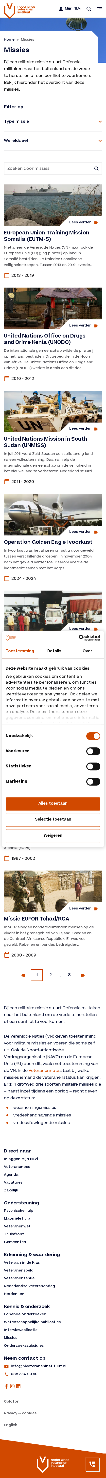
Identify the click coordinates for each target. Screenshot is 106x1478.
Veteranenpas (17, 1167)
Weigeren (53, 836)
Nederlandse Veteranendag (29, 1286)
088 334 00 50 (24, 1374)
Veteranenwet (17, 1226)
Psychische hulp (18, 1211)
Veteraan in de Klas (22, 1263)
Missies (10, 1338)
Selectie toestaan (53, 820)
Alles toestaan (53, 804)
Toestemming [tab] (20, 651)
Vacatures (13, 1183)
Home (9, 39)
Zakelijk (11, 1190)
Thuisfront (14, 1234)
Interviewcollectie (20, 1330)
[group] (53, 232)
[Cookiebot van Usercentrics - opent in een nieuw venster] (78, 638)
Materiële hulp (17, 1219)
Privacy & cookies (20, 1413)
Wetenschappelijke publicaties (32, 1322)
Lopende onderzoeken (25, 1314)
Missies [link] (27, 39)
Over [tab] (87, 651)
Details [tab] (54, 651)
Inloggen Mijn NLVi (21, 1159)
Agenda (11, 1175)
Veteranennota (44, 1071)
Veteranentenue (19, 1278)
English (10, 1425)
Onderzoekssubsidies (24, 1346)
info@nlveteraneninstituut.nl (38, 1366)
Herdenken (14, 1294)
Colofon (11, 1402)
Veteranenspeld (19, 1270)
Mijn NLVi (73, 9)
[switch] (93, 751)
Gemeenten (15, 1242)
